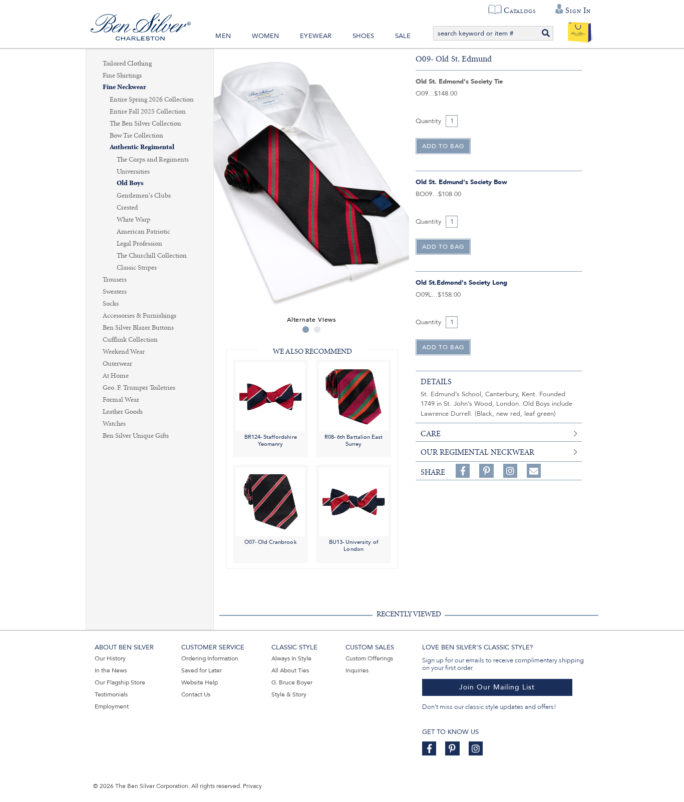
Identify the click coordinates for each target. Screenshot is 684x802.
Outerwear (117, 363)
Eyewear (315, 36)
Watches (114, 423)
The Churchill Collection (152, 255)
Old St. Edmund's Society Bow (461, 182)
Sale (403, 36)
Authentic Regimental (142, 147)
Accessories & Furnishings (139, 315)
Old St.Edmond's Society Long (461, 282)
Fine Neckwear (124, 87)
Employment (112, 706)
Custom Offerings (369, 658)
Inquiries (357, 670)
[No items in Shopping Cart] (579, 30)
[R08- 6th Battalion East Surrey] (353, 396)
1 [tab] (305, 329)
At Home (116, 375)
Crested (127, 207)
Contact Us (195, 694)
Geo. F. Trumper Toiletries (139, 387)
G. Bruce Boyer (291, 682)
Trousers (115, 279)
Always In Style (291, 658)
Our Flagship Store (120, 682)
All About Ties (290, 670)
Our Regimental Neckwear (477, 452)
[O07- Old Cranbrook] (270, 501)
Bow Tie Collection (136, 135)
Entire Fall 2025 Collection (148, 111)
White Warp (133, 219)
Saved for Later (201, 670)
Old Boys (130, 183)
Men (223, 36)
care (431, 434)
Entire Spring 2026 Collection (152, 99)
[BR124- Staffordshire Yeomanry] (270, 396)
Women (265, 36)
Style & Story (288, 694)
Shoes (363, 36)
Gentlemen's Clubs (144, 195)
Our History (110, 658)
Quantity (428, 121)
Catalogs (519, 11)
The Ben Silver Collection (145, 123)
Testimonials (111, 694)
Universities (133, 171)
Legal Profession (139, 243)
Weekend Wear (124, 351)
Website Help (199, 682)
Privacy (252, 786)
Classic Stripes (137, 267)
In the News (111, 670)
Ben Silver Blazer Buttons (138, 327)
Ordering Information (209, 658)
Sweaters (115, 291)
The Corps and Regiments (153, 159)
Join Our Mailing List (497, 687)
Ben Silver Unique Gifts (136, 435)
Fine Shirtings (122, 75)
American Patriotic (143, 231)
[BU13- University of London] (353, 501)
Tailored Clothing (127, 63)
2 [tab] (317, 329)
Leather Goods (123, 411)
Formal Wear (121, 399)
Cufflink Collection (130, 339)
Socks (111, 303)
